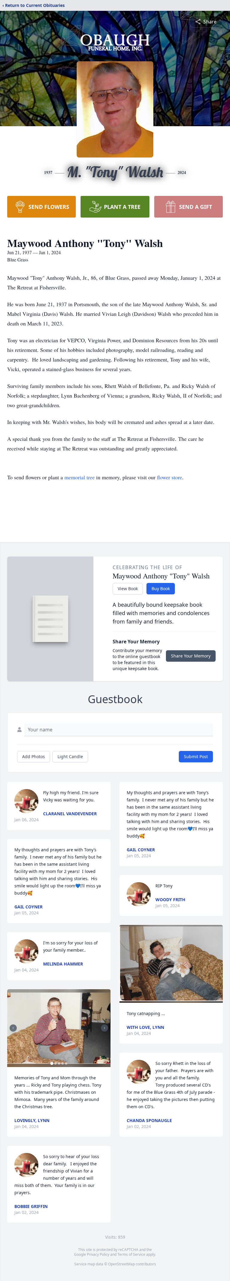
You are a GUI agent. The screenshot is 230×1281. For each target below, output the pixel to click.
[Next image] (104, 1028)
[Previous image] (13, 1028)
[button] (59, 1028)
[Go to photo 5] (66, 1063)
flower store (169, 477)
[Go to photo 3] (59, 1063)
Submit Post (196, 756)
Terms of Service (131, 1254)
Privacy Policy (98, 1254)
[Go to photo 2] (55, 1063)
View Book (128, 588)
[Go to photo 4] (62, 1063)
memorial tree (79, 477)
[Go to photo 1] (51, 1063)
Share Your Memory (191, 656)
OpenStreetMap (121, 1264)
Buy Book (161, 588)
